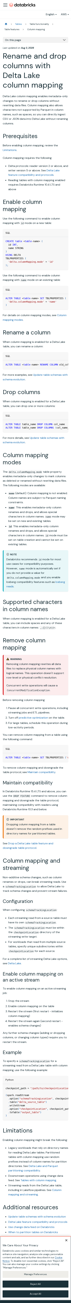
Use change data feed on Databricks (31, 1227)
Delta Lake (14, 963)
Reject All (35, 1284)
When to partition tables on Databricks (33, 1232)
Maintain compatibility (41, 772)
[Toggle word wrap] (58, 298)
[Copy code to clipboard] (64, 241)
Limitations (10, 150)
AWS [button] (64, 14)
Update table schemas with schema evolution (37, 1216)
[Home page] (6, 24)
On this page (13, 40)
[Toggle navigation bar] (5, 5)
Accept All (35, 1293)
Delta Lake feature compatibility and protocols (37, 1222)
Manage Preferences (35, 1274)
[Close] (66, 1240)
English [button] (50, 14)
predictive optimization (33, 717)
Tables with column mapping (38, 1180)
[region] (35, 1268)
